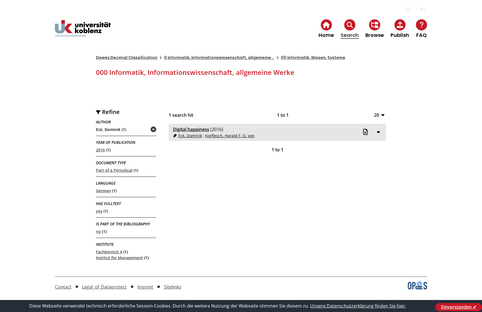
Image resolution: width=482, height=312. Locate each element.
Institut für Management (119, 257)
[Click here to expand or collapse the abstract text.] (378, 131)
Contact (63, 287)
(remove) (142, 129)
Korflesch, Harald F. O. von (230, 135)
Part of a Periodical (114, 170)
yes (99, 211)
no (98, 231)
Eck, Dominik (190, 135)
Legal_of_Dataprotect (104, 287)
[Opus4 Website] (417, 288)
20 (376, 115)
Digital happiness (191, 129)
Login (422, 9)
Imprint (145, 287)
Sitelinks (172, 287)
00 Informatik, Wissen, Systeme (313, 57)
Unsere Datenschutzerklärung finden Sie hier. (358, 306)
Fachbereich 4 (109, 251)
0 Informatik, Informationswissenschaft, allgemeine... (219, 57)
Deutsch (408, 9)
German (103, 190)
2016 (100, 150)
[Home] (83, 33)
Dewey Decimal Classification (126, 57)
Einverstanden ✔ (458, 307)
